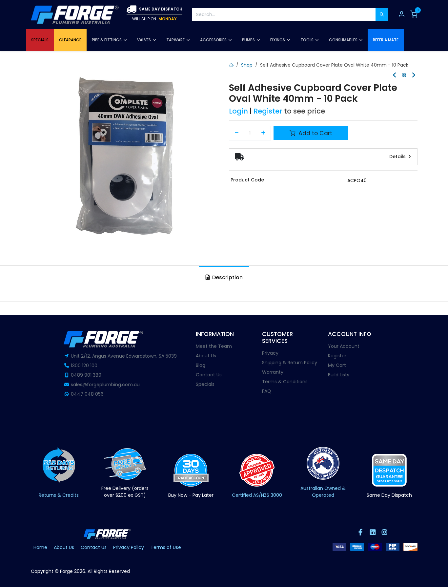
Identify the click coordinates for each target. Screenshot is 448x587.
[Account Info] (401, 14)
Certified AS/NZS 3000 (257, 495)
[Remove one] (236, 133)
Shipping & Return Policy (289, 362)
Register (268, 111)
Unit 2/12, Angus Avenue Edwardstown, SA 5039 (124, 356)
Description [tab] (227, 277)
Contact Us (209, 374)
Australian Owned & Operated (323, 491)
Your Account (343, 346)
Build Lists (338, 374)
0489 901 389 (86, 375)
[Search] (382, 14)
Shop (247, 65)
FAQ (266, 391)
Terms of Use (166, 547)
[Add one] (263, 133)
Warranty (272, 372)
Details (398, 156)
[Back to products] (404, 75)
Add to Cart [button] (314, 133)
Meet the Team (214, 346)
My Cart (337, 365)
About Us (206, 355)
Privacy (270, 353)
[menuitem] (40, 40)
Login (238, 111)
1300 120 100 (84, 365)
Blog (200, 365)
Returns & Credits (59, 495)
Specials (205, 384)
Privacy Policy (128, 547)
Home (40, 547)
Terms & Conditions (285, 381)
